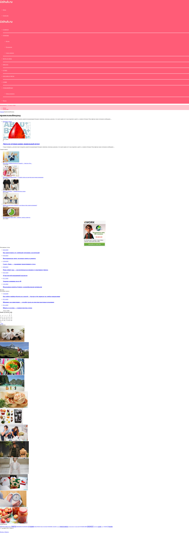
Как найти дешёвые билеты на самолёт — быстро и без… (17, 163)
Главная (2, 111)
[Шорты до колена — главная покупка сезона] (11, 190)
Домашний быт (8, 88)
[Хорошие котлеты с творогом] (14, 407)
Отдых (5, 70)
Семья (5, 82)
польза (58, 526)
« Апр (1, 323)
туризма (110, 526)
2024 (1, 526)
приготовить (64, 526)
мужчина (49, 526)
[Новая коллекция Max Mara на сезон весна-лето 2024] (14, 457)
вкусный (5, 526)
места (38, 526)
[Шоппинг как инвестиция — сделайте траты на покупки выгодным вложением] (11, 176)
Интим (7, 41)
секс (102, 526)
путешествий (77, 526)
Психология (9, 47)
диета (13, 526)
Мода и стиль (7, 58)
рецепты (95, 526)
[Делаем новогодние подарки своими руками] (14, 490)
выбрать (9, 526)
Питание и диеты (8, 76)
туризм (105, 526)
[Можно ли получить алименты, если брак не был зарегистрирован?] (11, 204)
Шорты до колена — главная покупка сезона (14, 191)
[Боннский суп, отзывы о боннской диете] (12, 374)
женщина (19, 526)
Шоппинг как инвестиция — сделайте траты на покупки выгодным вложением (23, 177)
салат (99, 526)
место (42, 526)
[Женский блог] (6, 3)
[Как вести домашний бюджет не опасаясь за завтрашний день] (14, 440)
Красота (5, 64)
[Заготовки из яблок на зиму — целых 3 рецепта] (14, 523)
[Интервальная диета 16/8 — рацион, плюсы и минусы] (11, 216)
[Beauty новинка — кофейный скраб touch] (11, 424)
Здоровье (6, 35)
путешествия (83, 526)
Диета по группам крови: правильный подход (21, 144)
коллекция (25, 526)
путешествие (71, 526)
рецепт (90, 526)
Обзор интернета (10, 93)
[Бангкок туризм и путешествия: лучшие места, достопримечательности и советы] (12, 391)
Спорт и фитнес (10, 53)
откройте (55, 526)
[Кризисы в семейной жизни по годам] (12, 341)
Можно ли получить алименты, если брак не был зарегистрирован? (20, 205)
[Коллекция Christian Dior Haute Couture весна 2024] (14, 473)
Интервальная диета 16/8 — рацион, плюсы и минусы (16, 217)
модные (45, 526)
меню (35, 526)
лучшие (31, 526)
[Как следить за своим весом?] (13, 506)
